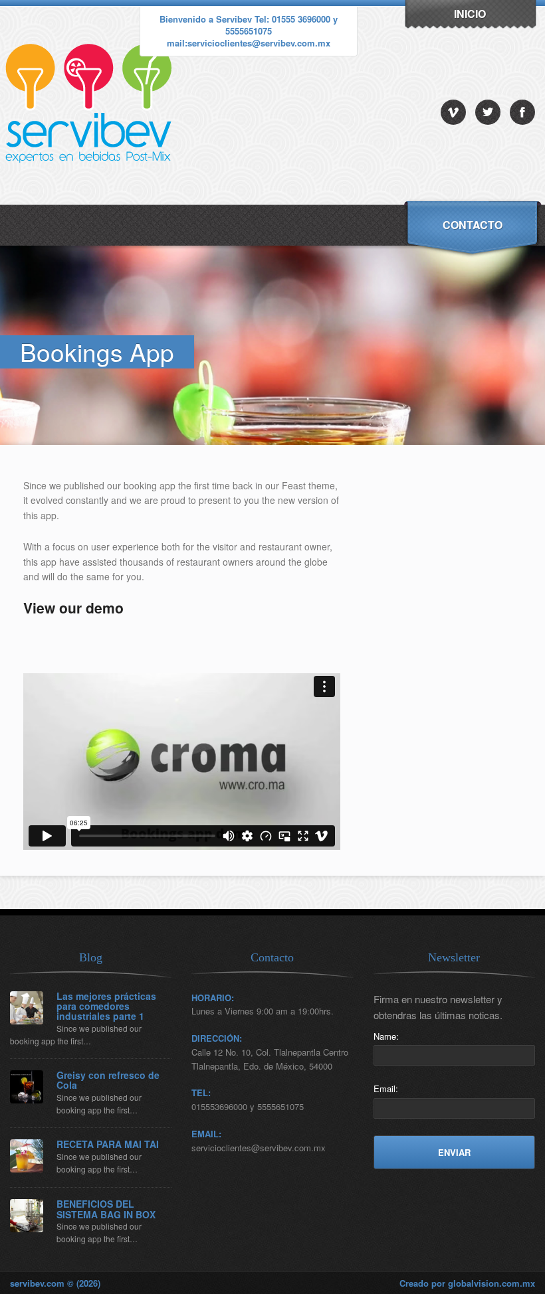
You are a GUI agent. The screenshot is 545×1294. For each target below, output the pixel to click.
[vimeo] (453, 112)
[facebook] (522, 112)
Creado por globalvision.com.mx (467, 1283)
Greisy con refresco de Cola (108, 1080)
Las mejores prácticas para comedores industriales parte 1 (106, 1006)
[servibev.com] (91, 201)
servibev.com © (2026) (55, 1283)
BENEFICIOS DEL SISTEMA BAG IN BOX (106, 1209)
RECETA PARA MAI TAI (107, 1144)
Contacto (472, 224)
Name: (386, 1036)
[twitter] (487, 112)
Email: (386, 1088)
